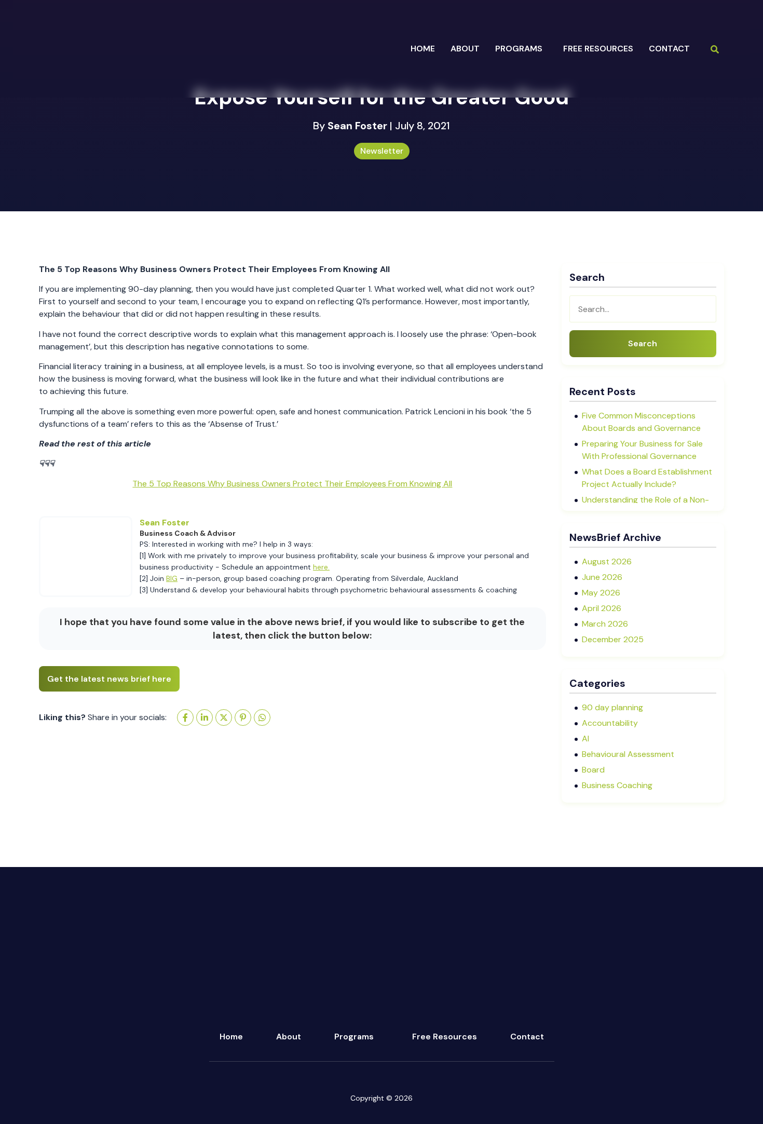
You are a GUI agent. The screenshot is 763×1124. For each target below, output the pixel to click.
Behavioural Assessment (628, 754)
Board (593, 769)
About (288, 1036)
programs (518, 48)
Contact (669, 48)
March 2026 (605, 623)
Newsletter (381, 150)
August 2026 (607, 561)
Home (423, 48)
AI (585, 738)
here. (321, 567)
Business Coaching (617, 785)
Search (642, 343)
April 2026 (601, 608)
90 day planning (612, 707)
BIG (172, 578)
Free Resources (598, 48)
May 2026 (601, 592)
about (465, 48)
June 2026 (602, 577)
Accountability (610, 722)
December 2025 (613, 639)
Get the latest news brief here (109, 678)
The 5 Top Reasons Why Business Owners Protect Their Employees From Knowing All (292, 483)
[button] (521, 48)
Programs (354, 1036)
